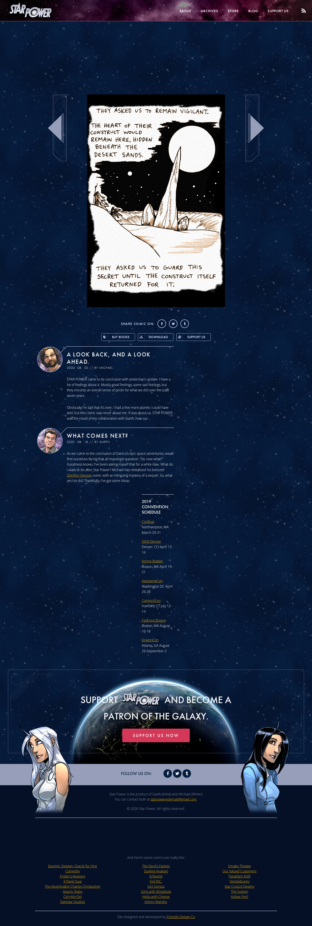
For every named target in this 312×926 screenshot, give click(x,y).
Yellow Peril (239, 896)
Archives (209, 11)
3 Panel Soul (72, 881)
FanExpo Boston (154, 620)
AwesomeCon (152, 580)
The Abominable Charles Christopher (72, 886)
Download (158, 337)
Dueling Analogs (156, 871)
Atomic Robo (72, 891)
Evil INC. (156, 881)
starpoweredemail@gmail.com (173, 799)
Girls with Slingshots (156, 891)
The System (239, 891)
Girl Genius (156, 886)
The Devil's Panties (156, 866)
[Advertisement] (156, 55)
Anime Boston (152, 561)
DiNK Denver (151, 541)
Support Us (278, 11)
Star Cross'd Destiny (239, 886)
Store (233, 11)
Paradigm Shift (239, 876)
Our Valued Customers (239, 871)
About (185, 11)
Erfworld (155, 876)
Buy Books (120, 337)
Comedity (72, 871)
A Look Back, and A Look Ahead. (109, 358)
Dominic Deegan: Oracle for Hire (72, 866)
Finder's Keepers (72, 876)
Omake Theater (239, 866)
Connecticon (151, 600)
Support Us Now (156, 735)
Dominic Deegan (79, 475)
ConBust (148, 521)
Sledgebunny (239, 881)
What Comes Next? (97, 435)
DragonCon (150, 640)
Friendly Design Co (181, 917)
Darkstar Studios (72, 901)
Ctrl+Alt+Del (72, 896)
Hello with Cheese (156, 896)
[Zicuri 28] (156, 305)
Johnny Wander (156, 901)
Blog (253, 11)
